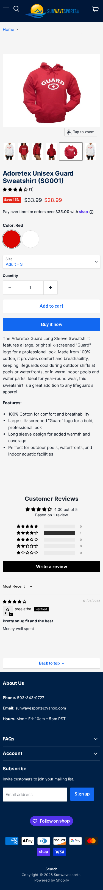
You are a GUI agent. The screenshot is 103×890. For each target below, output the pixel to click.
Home (8, 29)
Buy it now (51, 324)
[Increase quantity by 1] (51, 288)
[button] (16, 189)
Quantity (10, 276)
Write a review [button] (51, 566)
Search (51, 869)
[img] (14, 601)
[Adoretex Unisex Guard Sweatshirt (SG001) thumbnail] (9, 151)
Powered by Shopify (51, 880)
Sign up (82, 794)
